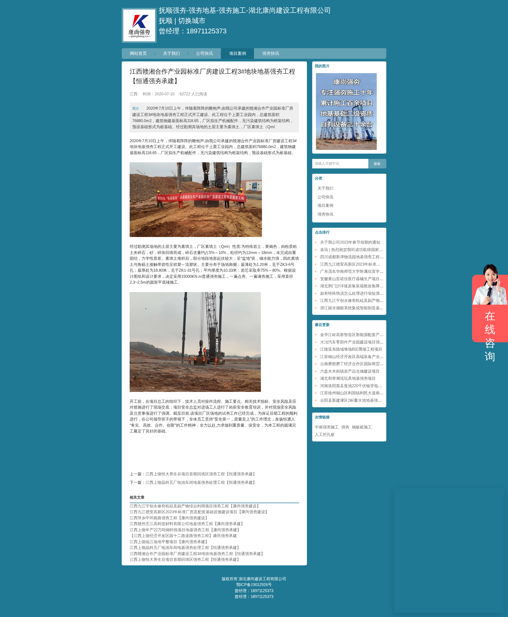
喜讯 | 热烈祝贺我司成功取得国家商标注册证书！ (363, 249)
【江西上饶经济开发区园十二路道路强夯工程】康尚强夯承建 (183, 535)
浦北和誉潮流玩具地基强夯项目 (348, 378)
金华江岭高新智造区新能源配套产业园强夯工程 (361, 334)
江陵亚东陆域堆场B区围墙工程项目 (351, 349)
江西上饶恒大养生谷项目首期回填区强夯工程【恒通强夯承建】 (201, 474)
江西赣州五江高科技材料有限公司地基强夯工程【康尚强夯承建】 (187, 523)
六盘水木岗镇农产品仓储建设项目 (350, 371)
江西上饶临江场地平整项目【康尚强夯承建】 (169, 541)
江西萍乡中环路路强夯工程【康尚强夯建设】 (169, 518)
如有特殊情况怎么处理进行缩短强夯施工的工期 (361, 293)
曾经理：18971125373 (192, 31)
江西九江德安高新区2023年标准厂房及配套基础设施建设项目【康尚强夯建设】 (199, 511)
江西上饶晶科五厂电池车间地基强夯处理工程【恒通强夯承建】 (201, 482)
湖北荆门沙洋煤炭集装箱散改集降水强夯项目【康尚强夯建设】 (375, 286)
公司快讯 (204, 53)
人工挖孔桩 (325, 434)
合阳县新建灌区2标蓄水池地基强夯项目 (355, 400)
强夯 (345, 427)
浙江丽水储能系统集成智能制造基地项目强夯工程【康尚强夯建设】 (379, 308)
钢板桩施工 (362, 427)
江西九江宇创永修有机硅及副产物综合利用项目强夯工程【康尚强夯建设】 (195, 506)
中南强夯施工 (327, 427)
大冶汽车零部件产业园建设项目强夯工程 (356, 342)
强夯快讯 (270, 53)
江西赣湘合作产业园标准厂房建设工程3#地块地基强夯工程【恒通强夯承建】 (197, 553)
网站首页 (138, 53)
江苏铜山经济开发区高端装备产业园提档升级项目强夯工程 (371, 356)
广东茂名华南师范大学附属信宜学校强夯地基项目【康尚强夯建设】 (379, 271)
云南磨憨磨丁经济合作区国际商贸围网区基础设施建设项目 (371, 363)
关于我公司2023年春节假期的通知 (350, 242)
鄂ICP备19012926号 (254, 584)
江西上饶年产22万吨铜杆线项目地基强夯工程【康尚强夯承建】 (185, 529)
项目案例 (237, 53)
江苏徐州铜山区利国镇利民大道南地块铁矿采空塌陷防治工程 (373, 393)
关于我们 (171, 53)
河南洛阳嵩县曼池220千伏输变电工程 (353, 385)
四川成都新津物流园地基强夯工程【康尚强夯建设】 (365, 256)
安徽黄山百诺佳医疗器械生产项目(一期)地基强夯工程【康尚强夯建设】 (383, 278)
